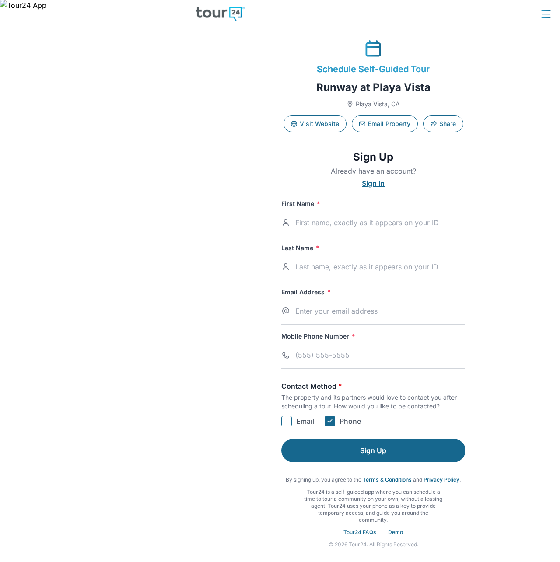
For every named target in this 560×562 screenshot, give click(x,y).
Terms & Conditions (387, 479)
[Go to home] (220, 14)
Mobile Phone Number (318, 336)
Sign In (373, 183)
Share (447, 123)
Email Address (306, 292)
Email (305, 421)
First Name (300, 204)
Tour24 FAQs (359, 532)
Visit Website (319, 123)
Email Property (389, 123)
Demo (395, 532)
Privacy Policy (441, 479)
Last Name (300, 248)
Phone (350, 421)
